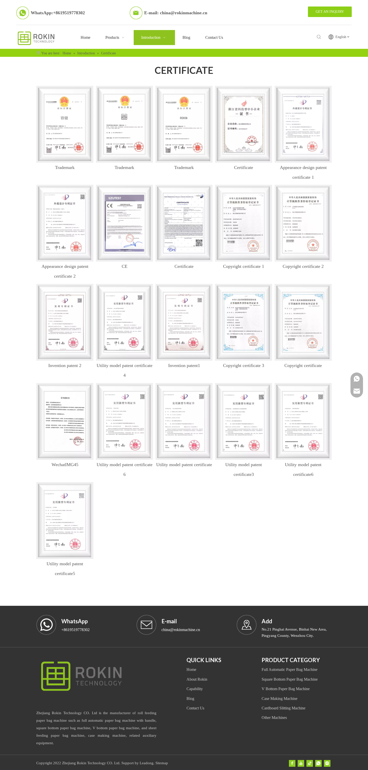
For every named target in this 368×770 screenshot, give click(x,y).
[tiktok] (309, 763)
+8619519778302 (69, 12)
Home (191, 669)
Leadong (146, 763)
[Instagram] (327, 763)
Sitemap (161, 763)
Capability (195, 689)
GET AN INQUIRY (330, 12)
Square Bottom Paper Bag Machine (290, 679)
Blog (190, 698)
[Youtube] (301, 763)
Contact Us (195, 708)
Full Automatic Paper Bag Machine (289, 669)
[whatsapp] (318, 763)
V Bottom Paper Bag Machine (286, 689)
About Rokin (197, 679)
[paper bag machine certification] (64, 124)
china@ (167, 630)
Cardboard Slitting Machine (283, 708)
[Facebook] (292, 763)
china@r (168, 12)
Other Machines (274, 717)
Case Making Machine (279, 698)
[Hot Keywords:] (318, 37)
